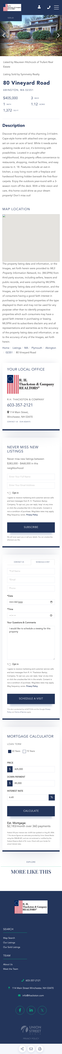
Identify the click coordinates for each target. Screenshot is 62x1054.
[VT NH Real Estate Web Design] (31, 1030)
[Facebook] (20, 1010)
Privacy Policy (32, 515)
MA (26, 348)
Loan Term (14, 744)
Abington (50, 348)
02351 (9, 352)
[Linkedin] (31, 1010)
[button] (5, 35)
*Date (10, 596)
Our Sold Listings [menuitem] (11, 947)
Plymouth (36, 348)
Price (10, 763)
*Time (10, 609)
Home (5, 348)
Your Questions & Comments (21, 623)
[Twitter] (42, 1010)
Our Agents (25, 422)
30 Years (16, 751)
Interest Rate (15, 791)
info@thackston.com (33, 996)
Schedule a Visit (43, 562)
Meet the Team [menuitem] (10, 969)
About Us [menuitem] (7, 965)
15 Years (31, 751)
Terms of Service (21, 712)
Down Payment (16, 777)
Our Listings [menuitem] (9, 943)
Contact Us (12, 422)
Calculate (31, 811)
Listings (17, 348)
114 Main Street (33, 988)
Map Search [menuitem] (9, 938)
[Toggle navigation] (56, 7)
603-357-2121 (49, 7)
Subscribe (31, 527)
